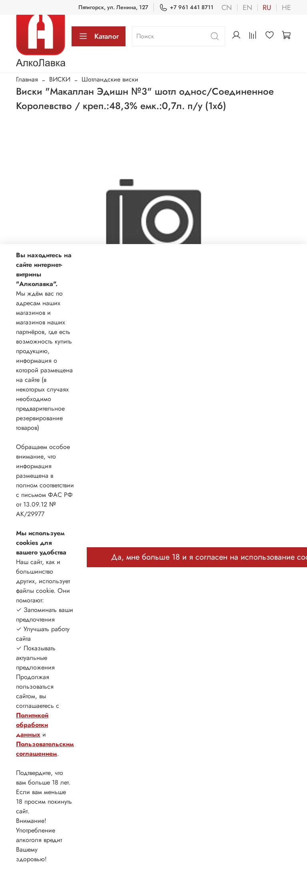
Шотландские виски (110, 79)
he (286, 7)
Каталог (106, 36)
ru (267, 7)
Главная (27, 79)
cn (226, 7)
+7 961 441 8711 (191, 7)
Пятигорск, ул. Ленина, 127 (113, 7)
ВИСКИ (59, 79)
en (247, 7)
